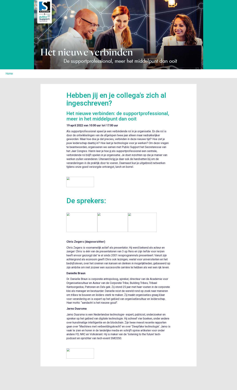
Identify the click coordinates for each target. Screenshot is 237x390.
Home (9, 73)
